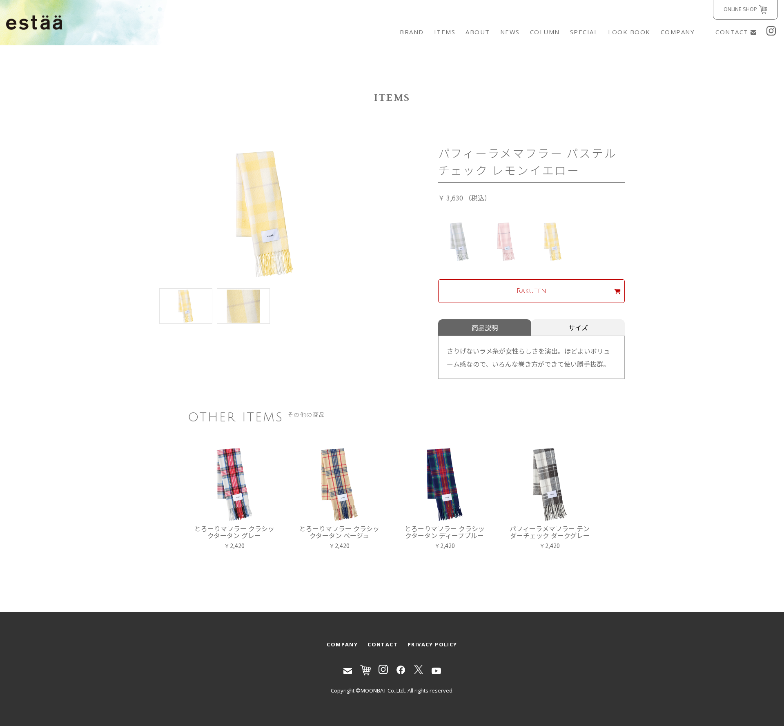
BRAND (412, 32)
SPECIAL (584, 32)
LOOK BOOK (629, 32)
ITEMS (445, 32)
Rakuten (531, 291)
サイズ (578, 327)
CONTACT (731, 32)
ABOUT (478, 32)
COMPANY (678, 32)
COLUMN (545, 32)
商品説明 (485, 327)
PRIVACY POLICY (432, 644)
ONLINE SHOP (740, 9)
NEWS (510, 32)
